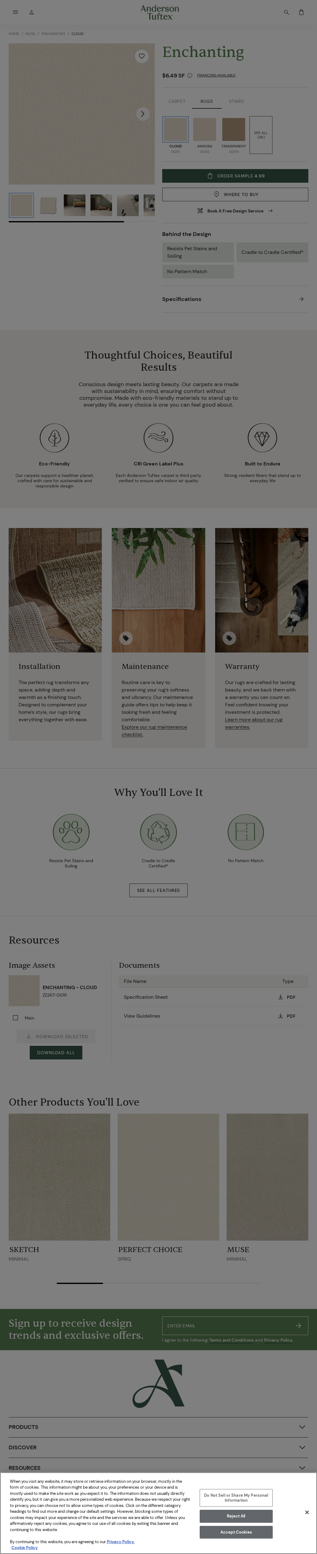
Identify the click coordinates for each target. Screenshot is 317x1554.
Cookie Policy (24, 1547)
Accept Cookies (236, 1532)
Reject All (236, 1516)
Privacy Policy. (121, 1541)
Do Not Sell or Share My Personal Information (236, 1498)
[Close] (307, 1512)
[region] (158, 1513)
